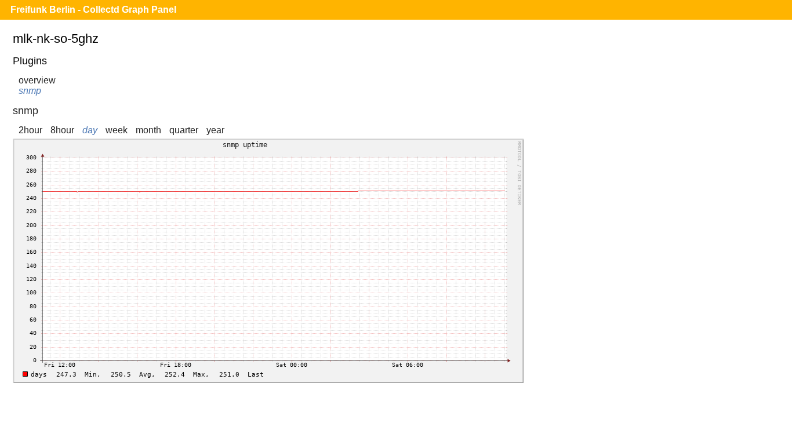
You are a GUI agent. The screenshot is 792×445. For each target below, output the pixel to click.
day (89, 130)
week (117, 130)
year (215, 130)
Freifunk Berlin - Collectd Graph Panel (93, 9)
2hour (30, 130)
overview (37, 80)
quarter (183, 130)
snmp (30, 91)
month (148, 130)
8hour (62, 130)
